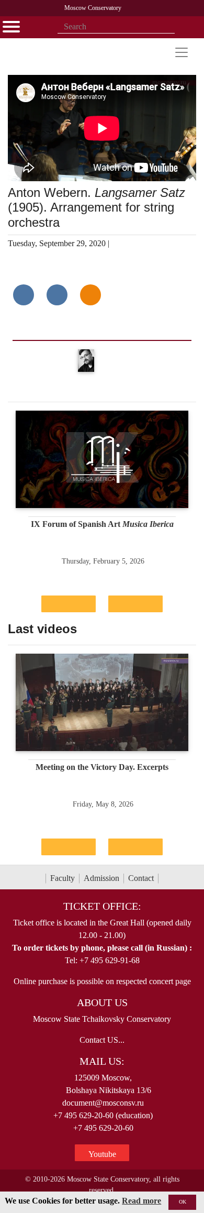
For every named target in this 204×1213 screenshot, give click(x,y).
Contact (141, 878)
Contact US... (102, 1039)
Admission (101, 878)
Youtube (102, 1154)
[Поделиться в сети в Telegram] (57, 294)
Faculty (62, 878)
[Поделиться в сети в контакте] (23, 294)
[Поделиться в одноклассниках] (90, 294)
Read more (141, 1200)
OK (182, 1202)
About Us (102, 1002)
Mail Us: (102, 1061)
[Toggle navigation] (181, 52)
